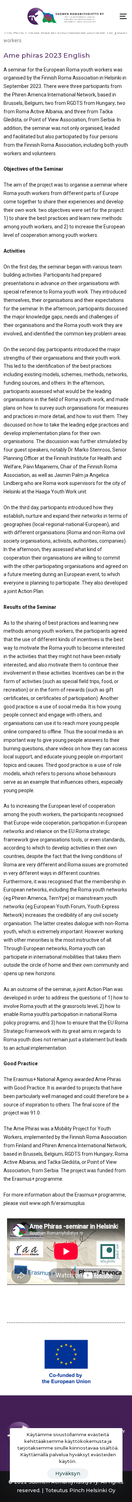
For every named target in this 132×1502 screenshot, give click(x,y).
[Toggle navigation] (106, 16)
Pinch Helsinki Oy (92, 1490)
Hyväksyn (67, 1473)
